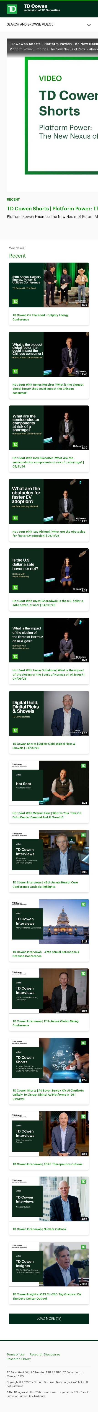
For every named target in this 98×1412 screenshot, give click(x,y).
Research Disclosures (45, 1354)
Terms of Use (16, 1354)
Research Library (19, 1359)
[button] (49, 24)
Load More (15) (49, 1318)
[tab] (49, 24)
